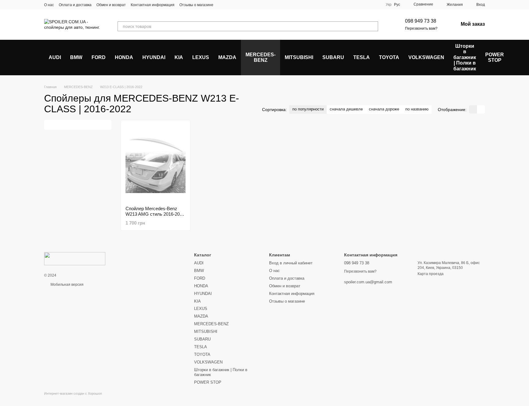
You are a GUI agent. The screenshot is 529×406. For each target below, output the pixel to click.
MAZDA (227, 57)
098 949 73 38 (420, 21)
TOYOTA (389, 57)
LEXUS (200, 57)
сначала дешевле (346, 109)
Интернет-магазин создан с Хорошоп (73, 393)
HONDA (124, 57)
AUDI (55, 57)
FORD (99, 57)
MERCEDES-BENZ (261, 57)
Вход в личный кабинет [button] (291, 263)
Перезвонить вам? (421, 28)
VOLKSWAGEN (426, 57)
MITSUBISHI (299, 57)
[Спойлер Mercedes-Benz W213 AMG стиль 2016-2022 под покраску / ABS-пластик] (156, 163)
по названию (417, 109)
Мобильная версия (67, 284)
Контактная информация (152, 5)
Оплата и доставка (75, 5)
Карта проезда (431, 274)
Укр (389, 4)
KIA (178, 57)
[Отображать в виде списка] (481, 109)
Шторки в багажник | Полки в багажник (464, 57)
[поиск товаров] (373, 26)
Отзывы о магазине (196, 5)
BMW (76, 57)
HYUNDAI (153, 57)
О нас (49, 5)
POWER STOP (494, 57)
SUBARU (333, 57)
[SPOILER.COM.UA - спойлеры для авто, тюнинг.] (74, 258)
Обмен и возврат (111, 5)
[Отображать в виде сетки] (473, 109)
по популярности (308, 109)
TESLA (361, 57)
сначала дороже (384, 109)
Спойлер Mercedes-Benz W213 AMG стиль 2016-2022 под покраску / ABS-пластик (155, 214)
